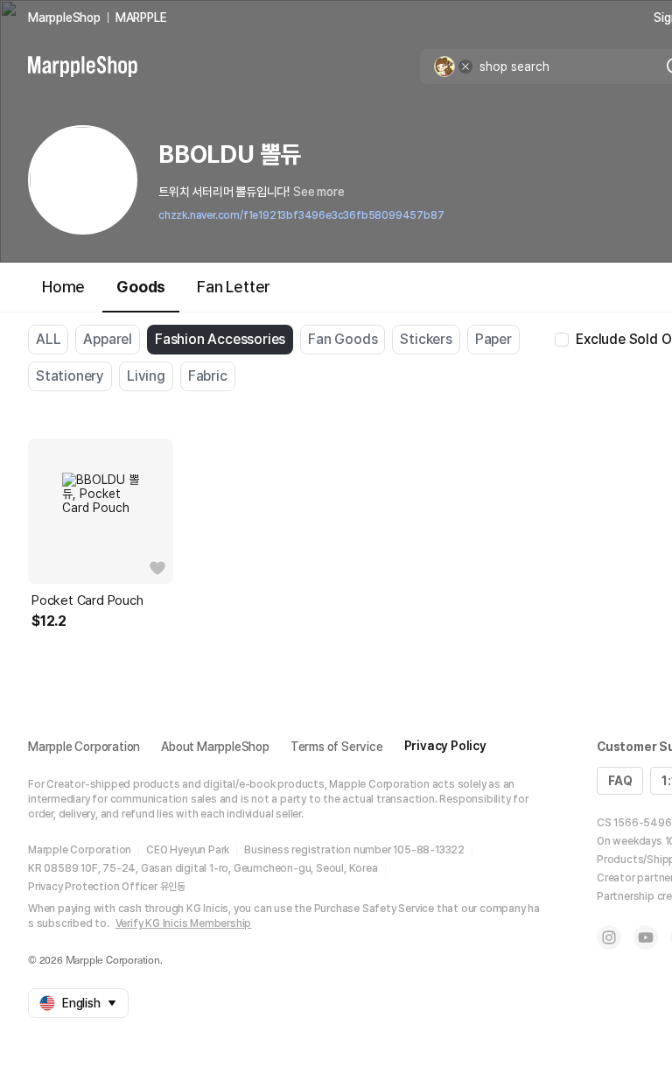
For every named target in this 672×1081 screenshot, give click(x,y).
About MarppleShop (215, 747)
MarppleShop (64, 18)
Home (63, 286)
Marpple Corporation (84, 747)
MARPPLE (141, 18)
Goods (140, 286)
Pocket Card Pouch (88, 600)
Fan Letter (233, 286)
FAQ (620, 781)
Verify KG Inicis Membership (184, 923)
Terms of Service (336, 747)
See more (318, 192)
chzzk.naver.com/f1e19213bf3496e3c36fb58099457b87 (301, 215)
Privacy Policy (445, 746)
